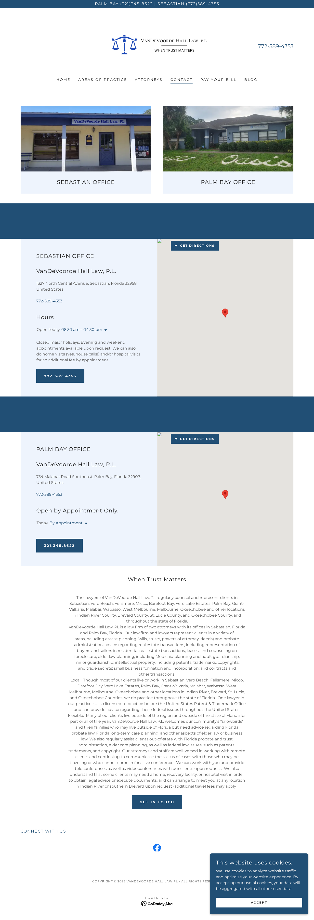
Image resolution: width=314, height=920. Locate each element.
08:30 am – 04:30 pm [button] (81, 329)
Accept (259, 902)
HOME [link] (63, 79)
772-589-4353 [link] (275, 46)
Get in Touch (157, 802)
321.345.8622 (59, 545)
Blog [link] (251, 79)
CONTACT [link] (181, 79)
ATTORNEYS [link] (149, 79)
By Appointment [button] (66, 523)
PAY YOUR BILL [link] (218, 79)
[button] (105, 330)
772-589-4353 (60, 376)
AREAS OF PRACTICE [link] (102, 79)
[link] (157, 45)
